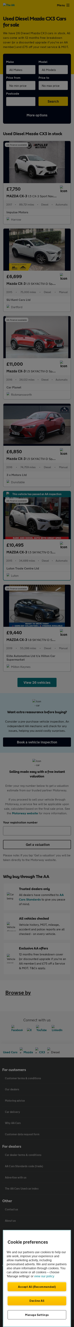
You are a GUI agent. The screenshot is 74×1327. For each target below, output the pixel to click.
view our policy (44, 1276)
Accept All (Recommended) (37, 1286)
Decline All (36, 1300)
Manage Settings (37, 1314)
